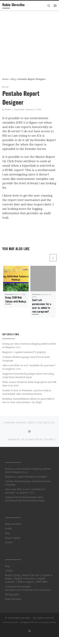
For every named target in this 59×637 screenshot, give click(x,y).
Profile (8, 528)
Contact (9, 542)
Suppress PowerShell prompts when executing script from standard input (28, 375)
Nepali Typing (12, 538)
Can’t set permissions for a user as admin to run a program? (41, 305)
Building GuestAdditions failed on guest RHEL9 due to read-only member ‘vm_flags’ (28, 401)
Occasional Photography (18, 586)
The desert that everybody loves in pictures (28, 590)
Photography (12, 594)
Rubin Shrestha (13, 524)
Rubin (8, 109)
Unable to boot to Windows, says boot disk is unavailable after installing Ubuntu (26, 392)
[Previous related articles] (45, 257)
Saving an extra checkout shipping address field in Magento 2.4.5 (29, 346)
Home (5, 79)
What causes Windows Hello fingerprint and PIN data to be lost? (29, 384)
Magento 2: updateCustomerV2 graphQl (24, 352)
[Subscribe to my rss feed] (29, 631)
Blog (13, 79)
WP (16, 622)
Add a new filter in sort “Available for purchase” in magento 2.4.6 (29, 367)
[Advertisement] (29, 41)
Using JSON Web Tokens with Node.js (15, 299)
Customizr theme (47, 622)
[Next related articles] (53, 257)
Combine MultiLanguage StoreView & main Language (26, 359)
